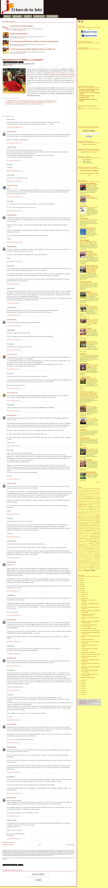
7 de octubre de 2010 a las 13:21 (13, 815)
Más (24, 30)
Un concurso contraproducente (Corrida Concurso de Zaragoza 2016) (34, 41)
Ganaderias (97, 522)
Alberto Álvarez (86, 493)
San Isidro (87, 554)
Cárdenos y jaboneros (85, 291)
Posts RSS (27, 16)
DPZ (91, 509)
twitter (91, 565)
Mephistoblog (86, 703)
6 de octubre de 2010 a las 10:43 (13, 793)
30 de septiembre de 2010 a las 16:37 (14, 210)
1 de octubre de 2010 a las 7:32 (13, 303)
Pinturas (97, 546)
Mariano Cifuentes (94, 535)
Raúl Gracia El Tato (83, 551)
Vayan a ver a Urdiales (91, 418)
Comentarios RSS (39, 16)
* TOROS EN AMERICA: (85, 430)
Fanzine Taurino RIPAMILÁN (18, 33)
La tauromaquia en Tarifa (86, 251)
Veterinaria (86, 567)
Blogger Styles (83, 702)
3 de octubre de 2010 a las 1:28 (13, 410)
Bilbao (83, 498)
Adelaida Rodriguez (89, 490)
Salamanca (80, 554)
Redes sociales (92, 551)
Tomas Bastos (89, 329)
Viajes (90, 567)
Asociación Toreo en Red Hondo (87, 183)
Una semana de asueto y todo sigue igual (90, 630)
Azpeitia (85, 496)
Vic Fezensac (97, 567)
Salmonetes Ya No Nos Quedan (87, 228)
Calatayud (80, 499)
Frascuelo (86, 522)
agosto (82, 680)
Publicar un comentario (8, 842)
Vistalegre (80, 570)
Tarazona (96, 559)
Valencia (80, 567)
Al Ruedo (7, 16)
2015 (79, 490)
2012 (81, 586)
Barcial (79, 498)
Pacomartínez (11, 354)
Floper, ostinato (89, 229)
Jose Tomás (85, 528)
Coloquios (81, 504)
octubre (82, 596)
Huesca (81, 525)
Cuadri (94, 506)
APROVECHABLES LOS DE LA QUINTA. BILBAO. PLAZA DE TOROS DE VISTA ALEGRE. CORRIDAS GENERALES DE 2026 (92, 270)
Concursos (89, 504)
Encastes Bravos (84, 305)
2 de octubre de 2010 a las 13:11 (13, 369)
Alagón (97, 491)
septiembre (83, 598)
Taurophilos (83, 353)
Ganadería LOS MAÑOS (85, 282)
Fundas (91, 522)
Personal (84, 546)
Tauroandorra (81, 560)
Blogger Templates (83, 701)
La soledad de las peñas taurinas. (21, 26)
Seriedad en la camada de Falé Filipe (87, 439)
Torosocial (86, 565)
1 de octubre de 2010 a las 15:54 (13, 325)
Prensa (96, 548)
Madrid (96, 533)
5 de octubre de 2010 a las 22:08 (13, 719)
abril (82, 688)
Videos (96, 568)
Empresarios (81, 512)
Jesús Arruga (87, 527)
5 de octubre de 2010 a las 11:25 (13, 615)
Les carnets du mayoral (85, 328)
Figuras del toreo (87, 520)
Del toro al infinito (84, 218)
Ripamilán (90, 552)
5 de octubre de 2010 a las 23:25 (13, 742)
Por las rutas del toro (85, 438)
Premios (90, 548)
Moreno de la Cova (88, 538)
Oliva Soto (86, 541)
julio (82, 682)
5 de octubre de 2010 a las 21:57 (13, 690)
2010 (81, 590)
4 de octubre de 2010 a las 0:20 (13, 479)
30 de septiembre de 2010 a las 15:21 (14, 160)
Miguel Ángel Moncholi (91, 461)
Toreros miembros (52, 16)
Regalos (98, 551)
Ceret (96, 503)
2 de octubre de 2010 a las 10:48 (13, 349)
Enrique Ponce (96, 512)
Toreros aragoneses (82, 564)
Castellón (80, 503)
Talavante (90, 559)
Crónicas (89, 506)
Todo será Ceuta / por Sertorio (86, 219)
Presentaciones (81, 549)
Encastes (89, 512)
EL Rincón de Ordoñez (85, 195)
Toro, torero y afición (85, 377)
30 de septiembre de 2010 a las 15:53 (14, 181)
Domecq (87, 509)
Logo (90, 531)
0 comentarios (19, 30)
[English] (79, 21)
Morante (80, 538)
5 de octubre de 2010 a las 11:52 (13, 641)
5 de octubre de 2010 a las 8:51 (13, 557)
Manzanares (86, 535)
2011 (81, 588)
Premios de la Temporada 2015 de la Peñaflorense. (24, 104)
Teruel (85, 562)
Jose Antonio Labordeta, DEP (87, 639)
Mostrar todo (98, 482)
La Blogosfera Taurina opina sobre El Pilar (90, 654)
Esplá (97, 514)
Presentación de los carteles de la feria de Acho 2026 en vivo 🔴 (92, 366)
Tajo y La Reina (82, 559)
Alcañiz (92, 493)
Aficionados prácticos (90, 491)
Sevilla (85, 557)
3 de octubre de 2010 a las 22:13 (13, 445)
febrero (82, 692)
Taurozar (93, 560)
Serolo (96, 556)
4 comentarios (19, 45)
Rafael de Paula (97, 549)
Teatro (97, 560)
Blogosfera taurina (93, 498)
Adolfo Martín (97, 490)
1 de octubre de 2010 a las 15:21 (13, 315)
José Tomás (91, 528)
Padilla (84, 543)
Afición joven (82, 491)
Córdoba (96, 504)
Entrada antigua (70, 844)
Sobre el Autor (17, 16)
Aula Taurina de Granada (86, 460)
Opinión (92, 541)
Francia (81, 522)
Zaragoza (10, 65)
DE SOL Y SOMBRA (84, 240)
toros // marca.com (84, 318)
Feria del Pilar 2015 (90, 519)
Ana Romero (97, 493)
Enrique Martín (11, 185)
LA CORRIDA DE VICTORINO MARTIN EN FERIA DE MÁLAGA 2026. (91, 254)
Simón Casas (91, 557)
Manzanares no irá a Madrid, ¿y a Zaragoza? (23, 60)
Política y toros (82, 548)
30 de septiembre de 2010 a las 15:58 (14, 196)
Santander (86, 556)
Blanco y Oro (83, 429)
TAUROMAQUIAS (84, 363)
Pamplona (90, 543)
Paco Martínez (11, 392)
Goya (93, 523)
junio (82, 684)
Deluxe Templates (95, 701)
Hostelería (98, 523)
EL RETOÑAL (83, 340)
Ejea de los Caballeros (87, 511)
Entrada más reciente (8, 844)
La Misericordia (88, 530)
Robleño (96, 552)
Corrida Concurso (82, 506)
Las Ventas (80, 531)
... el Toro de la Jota (91, 700)
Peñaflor (80, 545)
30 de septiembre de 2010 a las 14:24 (14, 142)
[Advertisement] (22, 108)
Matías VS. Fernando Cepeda (87, 677)
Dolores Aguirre (81, 509)
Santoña (91, 556)
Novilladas (87, 539)
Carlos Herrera (96, 501)
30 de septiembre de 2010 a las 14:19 (14, 127)
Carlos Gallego (88, 501)
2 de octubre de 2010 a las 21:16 (13, 388)
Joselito (97, 528)
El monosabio (83, 417)
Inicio (39, 844)
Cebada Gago (87, 503)
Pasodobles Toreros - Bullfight (89, 170)
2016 (83, 490)
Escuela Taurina (89, 514)
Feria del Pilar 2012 (90, 517)
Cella (92, 503)
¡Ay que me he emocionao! (92, 207)
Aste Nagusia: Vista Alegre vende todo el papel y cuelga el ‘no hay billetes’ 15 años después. (88, 243)
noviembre (83, 594)
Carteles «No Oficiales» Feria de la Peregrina (89, 355)
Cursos (98, 506)
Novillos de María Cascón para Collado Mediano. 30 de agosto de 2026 (92, 294)
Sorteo (97, 557)
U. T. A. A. (82, 390)
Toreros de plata (92, 564)
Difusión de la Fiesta (93, 507)
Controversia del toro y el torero (88, 652)
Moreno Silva (96, 538)
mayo (82, 686)
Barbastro (97, 496)
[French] (82, 21)
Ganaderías (83, 523)
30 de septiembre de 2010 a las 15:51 (14, 170)
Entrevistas (80, 514)
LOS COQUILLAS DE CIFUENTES (88, 472)
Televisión (80, 562)
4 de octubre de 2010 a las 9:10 (13, 514)
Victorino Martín (83, 568)
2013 (81, 584)
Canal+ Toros (92, 499)
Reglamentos (82, 552)
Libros (86, 531)
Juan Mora (80, 530)
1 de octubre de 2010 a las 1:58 (13, 283)
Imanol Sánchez (91, 525)
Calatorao (86, 499)
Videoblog (91, 568)
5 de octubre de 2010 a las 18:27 (13, 653)
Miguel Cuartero (94, 536)
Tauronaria (87, 560)
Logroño (95, 531)
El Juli (96, 511)
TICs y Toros (91, 562)
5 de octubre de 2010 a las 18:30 (13, 665)
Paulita (96, 543)
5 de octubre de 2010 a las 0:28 (13, 536)
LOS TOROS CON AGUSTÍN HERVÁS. (89, 266)
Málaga (79, 535)
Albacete (80, 493)
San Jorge (93, 554)
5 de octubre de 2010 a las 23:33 (13, 772)
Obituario (80, 541)
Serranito (80, 557)
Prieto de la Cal (89, 549)
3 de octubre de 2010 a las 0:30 (13, 400)
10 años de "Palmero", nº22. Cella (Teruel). (89, 283)
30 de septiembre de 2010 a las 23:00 (14, 242)
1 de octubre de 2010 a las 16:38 (13, 339)
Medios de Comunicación (83, 536)
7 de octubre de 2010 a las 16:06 (13, 838)
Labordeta (97, 530)
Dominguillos (83, 405)
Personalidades (91, 546)
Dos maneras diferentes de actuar (88, 628)
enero (82, 694)
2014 (81, 582)
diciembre (83, 592)
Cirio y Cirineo (83, 447)
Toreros (97, 562)
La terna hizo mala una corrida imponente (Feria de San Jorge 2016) (32, 49)
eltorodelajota (10, 131)
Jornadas (94, 527)
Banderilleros (90, 496)
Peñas (93, 545)
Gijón (89, 523)
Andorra (82, 495)
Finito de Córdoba (96, 520)
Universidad (96, 565)
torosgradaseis (83, 206)
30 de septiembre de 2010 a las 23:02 (14, 261)
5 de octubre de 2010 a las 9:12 (13, 590)
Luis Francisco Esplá (88, 533)
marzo (82, 690)
